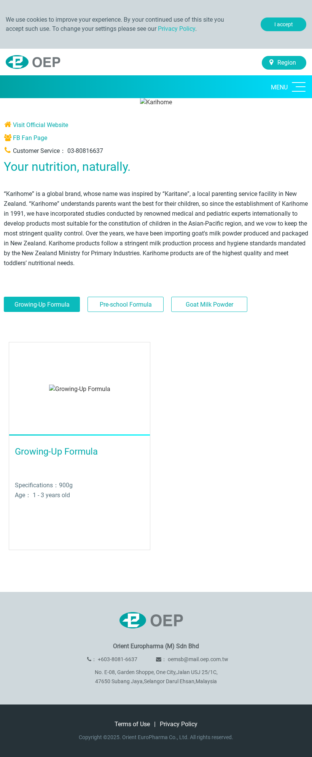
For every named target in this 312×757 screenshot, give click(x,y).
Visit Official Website (40, 125)
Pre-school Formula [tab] (126, 304)
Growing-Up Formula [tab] (42, 304)
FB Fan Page (30, 138)
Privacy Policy (176, 28)
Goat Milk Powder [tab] (209, 304)
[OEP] (37, 58)
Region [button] (286, 62)
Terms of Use (133, 724)
